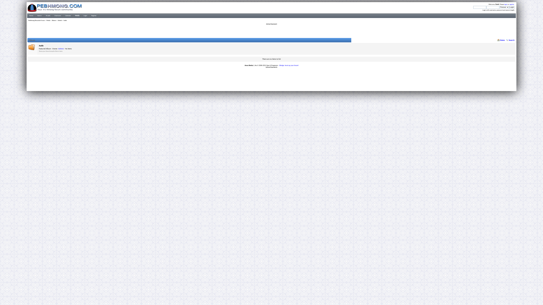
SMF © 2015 (270, 85)
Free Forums (275, 86)
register (511, 4)
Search (511, 40)
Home (502, 40)
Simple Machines (281, 85)
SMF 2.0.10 (260, 85)
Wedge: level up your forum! (289, 65)
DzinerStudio (275, 88)
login (505, 4)
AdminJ (61, 49)
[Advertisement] (271, 31)
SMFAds (266, 86)
